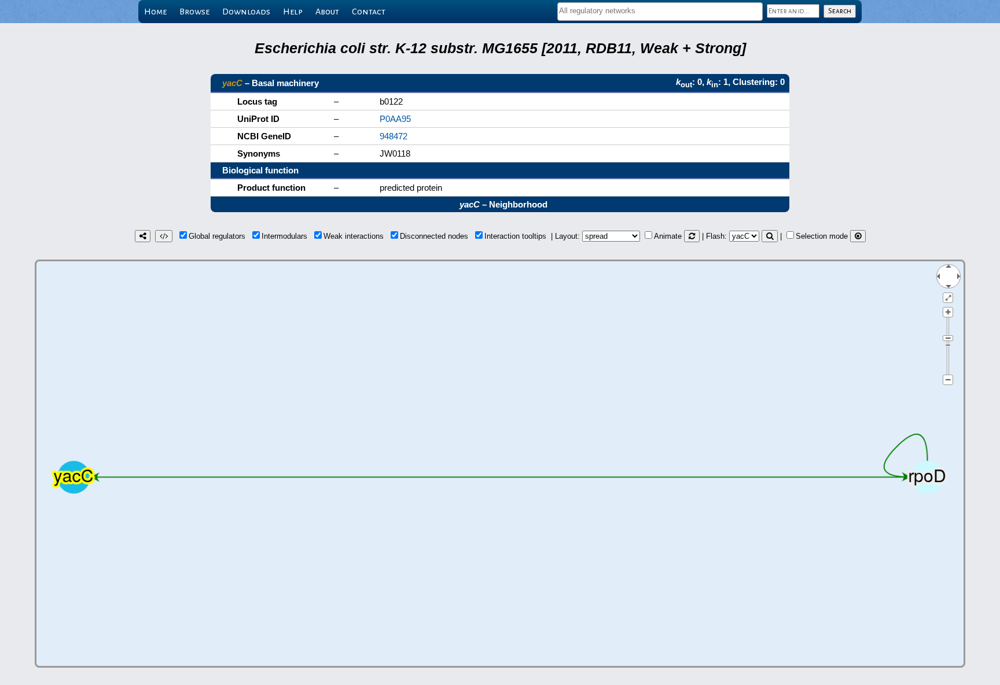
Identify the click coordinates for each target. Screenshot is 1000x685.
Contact (368, 11)
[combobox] (660, 11)
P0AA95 (395, 119)
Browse (194, 11)
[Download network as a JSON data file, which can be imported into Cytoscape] (163, 236)
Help (293, 11)
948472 (393, 136)
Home (155, 11)
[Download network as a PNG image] (142, 236)
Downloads (246, 11)
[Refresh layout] (692, 236)
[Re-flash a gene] (770, 236)
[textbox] (660, 11)
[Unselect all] (858, 236)
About (327, 11)
